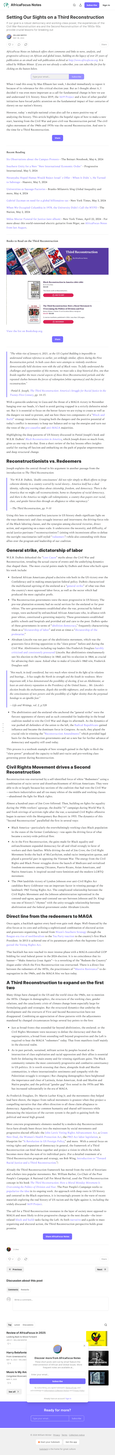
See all (12, 1391)
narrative (75, 1220)
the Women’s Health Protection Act (40, 1137)
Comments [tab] (13, 1289)
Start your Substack (50, 1442)
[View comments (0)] (19, 44)
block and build (24, 1220)
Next (99, 1269)
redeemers (58, 537)
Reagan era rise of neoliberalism (25, 936)
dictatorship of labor (37, 630)
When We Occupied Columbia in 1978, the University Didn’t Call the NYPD (51, 208)
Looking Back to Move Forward (21, 1336)
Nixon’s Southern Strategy (71, 932)
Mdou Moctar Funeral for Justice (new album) (33, 219)
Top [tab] (9, 1325)
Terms (64, 1435)
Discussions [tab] (28, 1325)
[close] (84, 1345)
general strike (75, 586)
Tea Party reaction (63, 936)
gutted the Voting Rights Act (23, 945)
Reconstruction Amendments (62, 734)
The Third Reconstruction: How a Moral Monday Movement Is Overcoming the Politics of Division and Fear (53, 1185)
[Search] (74, 5)
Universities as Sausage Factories (25, 189)
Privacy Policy (78, 1390)
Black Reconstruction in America (44, 439)
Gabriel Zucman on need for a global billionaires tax (37, 201)
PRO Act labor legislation (82, 1137)
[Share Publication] (80, 5)
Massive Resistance (86, 969)
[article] (57, 1338)
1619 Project (66, 97)
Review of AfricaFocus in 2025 (26, 1332)
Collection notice (77, 1435)
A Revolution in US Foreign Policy (44, 1141)
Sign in (106, 5)
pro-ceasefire (33, 428)
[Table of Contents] (3, 727)
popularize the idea (17, 1191)
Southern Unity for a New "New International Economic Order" (44, 166)
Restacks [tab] (25, 1289)
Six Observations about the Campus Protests (32, 159)
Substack (43, 1449)
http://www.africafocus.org (83, 60)
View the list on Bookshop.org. (24, 331)
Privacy (56, 1435)
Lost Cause (49, 558)
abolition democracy (64, 626)
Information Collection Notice (56, 1390)
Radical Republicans (86, 725)
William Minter (20, 35)
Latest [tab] (17, 1325)
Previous (17, 1269)
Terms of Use (71, 1387)
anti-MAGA (53, 428)
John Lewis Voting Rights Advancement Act (71, 1133)
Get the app (71, 1442)
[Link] (2, 461)
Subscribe (92, 5)
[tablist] (18, 1289)
